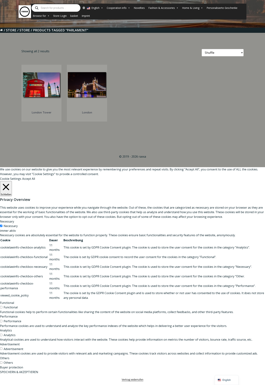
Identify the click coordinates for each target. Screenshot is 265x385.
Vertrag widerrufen (132, 379)
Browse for (39, 15)
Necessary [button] (7, 221)
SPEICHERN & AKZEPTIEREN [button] (19, 372)
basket (74, 15)
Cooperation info (117, 8)
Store (11, 30)
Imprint (86, 15)
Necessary (11, 226)
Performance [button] (9, 316)
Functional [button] (7, 303)
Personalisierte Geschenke (222, 8)
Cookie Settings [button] (10, 179)
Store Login (60, 15)
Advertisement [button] (10, 344)
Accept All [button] (28, 179)
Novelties (139, 8)
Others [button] (4, 358)
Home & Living (190, 8)
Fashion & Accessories (161, 8)
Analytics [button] (6, 330)
